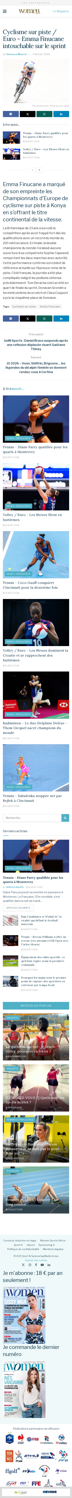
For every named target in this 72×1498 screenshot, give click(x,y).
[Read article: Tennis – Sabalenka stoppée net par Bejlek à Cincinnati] (36, 767)
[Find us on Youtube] (42, 1265)
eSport (31, 1244)
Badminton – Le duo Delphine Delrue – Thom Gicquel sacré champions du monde (35, 728)
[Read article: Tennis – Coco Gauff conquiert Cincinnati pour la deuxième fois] (36, 554)
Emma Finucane (50, 306)
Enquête (12, 1017)
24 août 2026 (32, 157)
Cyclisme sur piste (24, 306)
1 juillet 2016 (14, 1209)
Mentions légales (53, 1249)
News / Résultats (18, 438)
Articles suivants (20, 907)
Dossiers (13, 1171)
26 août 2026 (32, 141)
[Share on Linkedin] (61, 114)
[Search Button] (65, 818)
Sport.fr (18, 1244)
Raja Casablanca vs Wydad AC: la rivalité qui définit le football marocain (41, 920)
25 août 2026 (30, 990)
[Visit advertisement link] (36, 1492)
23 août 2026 (12, 738)
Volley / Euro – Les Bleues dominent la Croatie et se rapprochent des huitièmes (35, 655)
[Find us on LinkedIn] (49, 1265)
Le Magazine (61, 11)
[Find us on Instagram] (30, 1265)
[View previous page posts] (33, 170)
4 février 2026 (41, 54)
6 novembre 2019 (16, 1056)
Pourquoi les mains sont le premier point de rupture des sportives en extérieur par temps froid (43, 981)
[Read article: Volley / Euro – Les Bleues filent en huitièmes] (11, 154)
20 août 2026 (12, 806)
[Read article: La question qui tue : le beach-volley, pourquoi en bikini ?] (36, 1037)
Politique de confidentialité (23, 1249)
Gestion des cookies (36, 1260)
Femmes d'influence (20, 1119)
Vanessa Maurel (16, 54)
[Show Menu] (5, 11)
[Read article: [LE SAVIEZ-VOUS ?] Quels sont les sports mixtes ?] (36, 1088)
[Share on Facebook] (11, 114)
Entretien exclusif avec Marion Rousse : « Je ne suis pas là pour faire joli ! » (32, 1148)
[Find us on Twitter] (23, 1265)
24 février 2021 (15, 1158)
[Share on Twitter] (28, 114)
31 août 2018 (14, 1107)
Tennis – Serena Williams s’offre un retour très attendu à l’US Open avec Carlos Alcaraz (45, 940)
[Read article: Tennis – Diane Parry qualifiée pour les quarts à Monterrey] (11, 137)
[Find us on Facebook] (36, 1265)
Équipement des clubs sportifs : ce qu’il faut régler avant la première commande (43, 960)
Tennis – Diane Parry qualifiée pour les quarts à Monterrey (45, 135)
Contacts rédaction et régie (19, 1240)
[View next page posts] (39, 170)
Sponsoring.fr (47, 1244)
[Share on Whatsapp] (44, 114)
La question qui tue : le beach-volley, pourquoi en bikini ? (31, 1048)
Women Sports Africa (52, 1240)
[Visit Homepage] (29, 11)
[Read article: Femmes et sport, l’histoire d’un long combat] (36, 1190)
